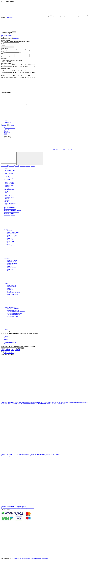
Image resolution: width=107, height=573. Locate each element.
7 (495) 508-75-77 (5, 350)
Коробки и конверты (10, 207)
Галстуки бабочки (9, 204)
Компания (3, 506)
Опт (46, 455)
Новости (12, 506)
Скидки (6, 131)
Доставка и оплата (9, 128)
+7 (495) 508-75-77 (56, 149)
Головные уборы (9, 171)
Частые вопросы (40, 455)
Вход (5, 120)
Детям (16, 166)
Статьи (18, 506)
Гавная (6, 336)
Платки (6, 168)
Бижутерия (7, 179)
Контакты (7, 132)
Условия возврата (24, 455)
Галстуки (6, 191)
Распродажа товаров (28, 508)
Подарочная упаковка (24, 166)
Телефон (3, 45)
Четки (5, 192)
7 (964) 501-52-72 (15, 350)
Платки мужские (9, 182)
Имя (2, 43)
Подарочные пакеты (10, 209)
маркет (9, 244)
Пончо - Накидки (9, 177)
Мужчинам (10, 166)
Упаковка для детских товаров (12, 210)
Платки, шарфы (8, 195)
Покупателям (4, 455)
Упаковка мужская (9, 215)
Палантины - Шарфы (10, 170)
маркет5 (9, 246)
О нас (8, 506)
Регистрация (7, 122)
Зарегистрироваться (6, 35)
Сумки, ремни (8, 174)
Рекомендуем (11, 242)
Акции (33, 166)
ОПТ (5, 134)
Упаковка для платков (10, 213)
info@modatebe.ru (9, 353)
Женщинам (4, 166)
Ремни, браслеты (9, 189)
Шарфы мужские (9, 183)
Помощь (6, 129)
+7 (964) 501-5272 (67, 149)
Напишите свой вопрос (7, 57)
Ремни (6, 201)
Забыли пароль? (9, 17)
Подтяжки (7, 186)
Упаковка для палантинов (11, 212)
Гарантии (32, 455)
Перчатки (7, 176)
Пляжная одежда (9, 173)
